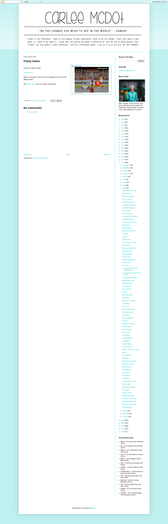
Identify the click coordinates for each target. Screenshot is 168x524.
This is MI (125, 306)
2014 (123, 154)
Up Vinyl (125, 234)
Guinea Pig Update (128, 309)
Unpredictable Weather (130, 278)
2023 (123, 128)
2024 (123, 125)
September (126, 174)
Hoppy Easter (126, 228)
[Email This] (51, 100)
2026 (123, 119)
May (124, 185)
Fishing (124, 292)
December (126, 165)
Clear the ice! (28, 72)
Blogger (93, 508)
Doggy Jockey (127, 393)
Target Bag (126, 303)
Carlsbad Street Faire (129, 205)
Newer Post (28, 154)
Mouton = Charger (128, 196)
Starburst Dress (127, 254)
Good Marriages (127, 312)
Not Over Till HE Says (129, 398)
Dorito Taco (126, 298)
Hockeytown (126, 341)
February (126, 414)
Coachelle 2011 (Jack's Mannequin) (130, 269)
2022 (123, 131)
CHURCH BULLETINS (129, 216)
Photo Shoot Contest (129, 361)
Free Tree (125, 265)
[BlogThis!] (53, 100)
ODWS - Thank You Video (130, 349)
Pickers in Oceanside (129, 404)
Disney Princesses (128, 219)
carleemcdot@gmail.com (127, 71)
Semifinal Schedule (128, 208)
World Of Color (127, 283)
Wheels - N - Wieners (129, 301)
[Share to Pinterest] (60, 100)
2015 (123, 151)
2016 (123, 148)
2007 (123, 429)
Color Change (127, 329)
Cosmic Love (126, 257)
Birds (124, 352)
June (124, 182)
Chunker (125, 321)
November (126, 168)
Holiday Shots (127, 326)
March (125, 411)
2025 (123, 122)
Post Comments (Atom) (40, 158)
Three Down (126, 262)
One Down (125, 315)
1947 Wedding (127, 214)
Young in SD (126, 373)
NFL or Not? (126, 332)
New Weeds (126, 245)
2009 (123, 423)
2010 (123, 420)
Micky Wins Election (129, 387)
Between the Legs (128, 280)
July (124, 179)
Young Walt (126, 378)
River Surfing (126, 347)
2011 (123, 162)
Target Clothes (127, 344)
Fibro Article (126, 375)
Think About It (126, 370)
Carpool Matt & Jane (129, 381)
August (125, 176)
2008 (123, 426)
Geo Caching (126, 289)
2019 (123, 139)
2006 (123, 432)
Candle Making (127, 338)
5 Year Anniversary (128, 202)
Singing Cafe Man (128, 396)
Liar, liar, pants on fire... (129, 222)
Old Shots (125, 358)
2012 (123, 160)
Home (68, 154)
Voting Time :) (126, 193)
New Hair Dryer (127, 295)
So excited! (126, 390)
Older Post (107, 154)
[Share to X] (56, 100)
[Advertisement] (67, 133)
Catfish (124, 237)
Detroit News (30, 84)
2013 (123, 157)
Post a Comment (32, 112)
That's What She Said (129, 191)
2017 (123, 145)
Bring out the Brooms (129, 248)
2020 (123, 136)
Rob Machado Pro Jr (129, 231)
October (125, 171)
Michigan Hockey (128, 364)
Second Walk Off (127, 318)
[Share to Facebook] (58, 100)
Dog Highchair (127, 407)
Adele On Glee (127, 251)
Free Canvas (126, 211)
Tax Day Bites (126, 286)
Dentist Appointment (129, 260)
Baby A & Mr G (127, 367)
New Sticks (126, 335)
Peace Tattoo (126, 384)
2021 (123, 134)
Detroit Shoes (126, 355)
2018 (123, 142)
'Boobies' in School (128, 324)
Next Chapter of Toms (129, 242)
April (124, 188)
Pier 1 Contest (127, 199)
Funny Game (126, 239)
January (125, 416)
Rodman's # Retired (129, 401)
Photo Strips (126, 225)
